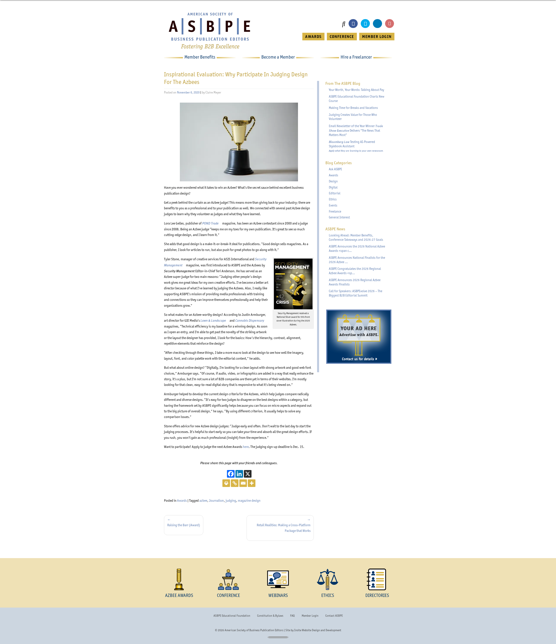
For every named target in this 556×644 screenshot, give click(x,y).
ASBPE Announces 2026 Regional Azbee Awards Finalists (355, 282)
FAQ (292, 615)
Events (333, 205)
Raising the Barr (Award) (183, 525)
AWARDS (313, 36)
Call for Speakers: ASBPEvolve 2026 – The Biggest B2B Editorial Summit (355, 293)
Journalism (216, 500)
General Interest (339, 217)
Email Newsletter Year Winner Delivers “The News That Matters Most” (356, 130)
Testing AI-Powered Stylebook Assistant (356, 146)
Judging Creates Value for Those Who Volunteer (353, 117)
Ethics (333, 199)
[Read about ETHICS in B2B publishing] (327, 579)
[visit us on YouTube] (389, 23)
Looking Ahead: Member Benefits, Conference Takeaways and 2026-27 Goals (356, 237)
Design (333, 181)
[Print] (226, 483)
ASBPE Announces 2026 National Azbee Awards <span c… (357, 248)
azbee (203, 500)
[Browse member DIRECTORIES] (377, 579)
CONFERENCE (342, 36)
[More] (251, 483)
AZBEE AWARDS (179, 595)
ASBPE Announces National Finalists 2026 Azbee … (357, 260)
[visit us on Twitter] (365, 23)
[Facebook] (231, 474)
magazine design (249, 500)
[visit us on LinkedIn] (377, 23)
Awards (182, 500)
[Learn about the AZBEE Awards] (178, 579)
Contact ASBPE (334, 615)
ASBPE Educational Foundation (231, 615)
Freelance (335, 211)
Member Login (310, 615)
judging (231, 500)
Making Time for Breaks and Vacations (353, 108)
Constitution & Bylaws (270, 615)
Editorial (334, 193)
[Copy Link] (234, 483)
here (246, 447)
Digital (333, 187)
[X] (248, 474)
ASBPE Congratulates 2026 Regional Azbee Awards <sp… (355, 271)
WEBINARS (278, 595)
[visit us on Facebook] (353, 23)
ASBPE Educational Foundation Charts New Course (356, 99)
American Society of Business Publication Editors (254, 630)
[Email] (243, 483)
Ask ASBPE (335, 169)
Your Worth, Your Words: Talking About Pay (356, 90)
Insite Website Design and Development (317, 630)
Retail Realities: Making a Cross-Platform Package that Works (284, 528)
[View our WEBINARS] (278, 579)
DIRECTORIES (377, 595)
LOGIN (377, 36)
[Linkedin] (239, 474)
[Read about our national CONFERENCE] (228, 579)
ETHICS (327, 595)
